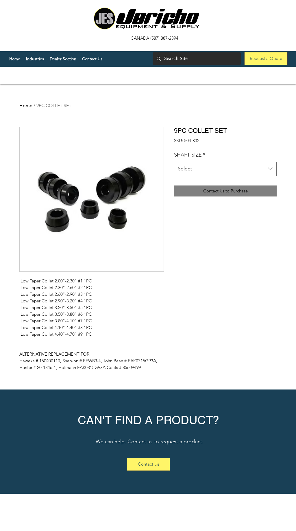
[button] (63, 58)
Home (25, 105)
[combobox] (225, 169)
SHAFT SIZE (189, 155)
